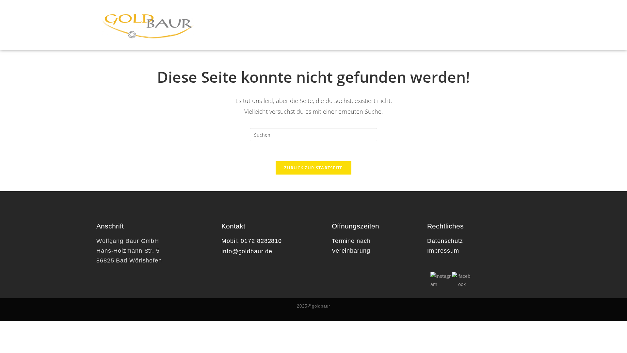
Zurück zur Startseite (313, 168)
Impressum (443, 250)
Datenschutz (445, 241)
